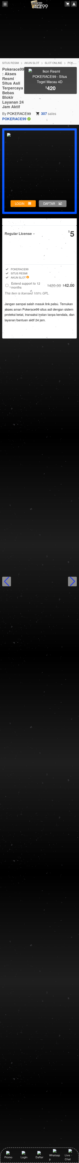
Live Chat (68, 1157)
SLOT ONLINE (53, 63)
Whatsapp (54, 1157)
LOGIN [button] (19, 203)
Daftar (39, 1157)
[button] (6, 581)
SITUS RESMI (10, 63)
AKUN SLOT (31, 63)
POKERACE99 (19, 113)
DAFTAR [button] (49, 203)
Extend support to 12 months (42, 285)
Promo (8, 1157)
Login (24, 1157)
